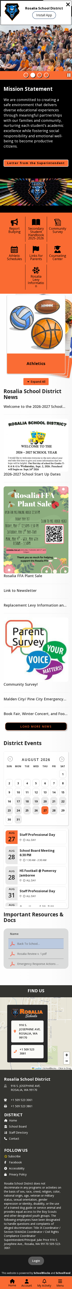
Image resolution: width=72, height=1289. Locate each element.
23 (9, 810)
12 (36, 792)
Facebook (15, 1162)
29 (62, 810)
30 (9, 819)
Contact (14, 1138)
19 (36, 801)
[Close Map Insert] (62, 1008)
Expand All (38, 381)
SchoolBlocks (42, 1273)
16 (9, 801)
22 (62, 801)
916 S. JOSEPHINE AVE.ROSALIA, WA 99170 (25, 1088)
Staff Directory (18, 1132)
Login (36, 1261)
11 (27, 792)
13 (45, 792)
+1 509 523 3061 (22, 1100)
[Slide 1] (26, 75)
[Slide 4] (46, 75)
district (13, 1114)
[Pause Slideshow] (68, 74)
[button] (36, 944)
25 (27, 810)
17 (18, 801)
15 (62, 792)
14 (53, 792)
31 (18, 819)
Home (13, 1120)
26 (36, 810)
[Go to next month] (61, 759)
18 (27, 801)
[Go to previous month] (10, 759)
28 (53, 810)
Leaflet (37, 1068)
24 (18, 810)
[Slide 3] (39, 75)
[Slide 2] (32, 75)
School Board (18, 1126)
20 (45, 801)
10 (18, 792)
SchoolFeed (63, 1273)
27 (45, 810)
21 (53, 801)
